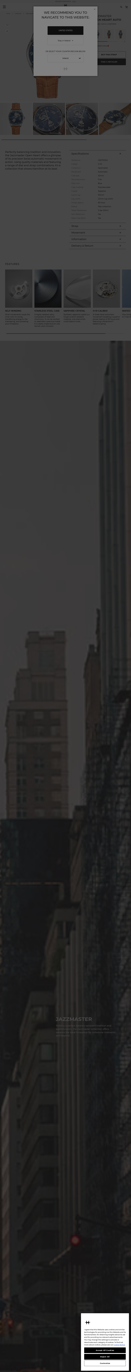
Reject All (105, 1357)
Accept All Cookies (105, 1350)
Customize (105, 1363)
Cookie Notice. (119, 1345)
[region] (105, 1342)
